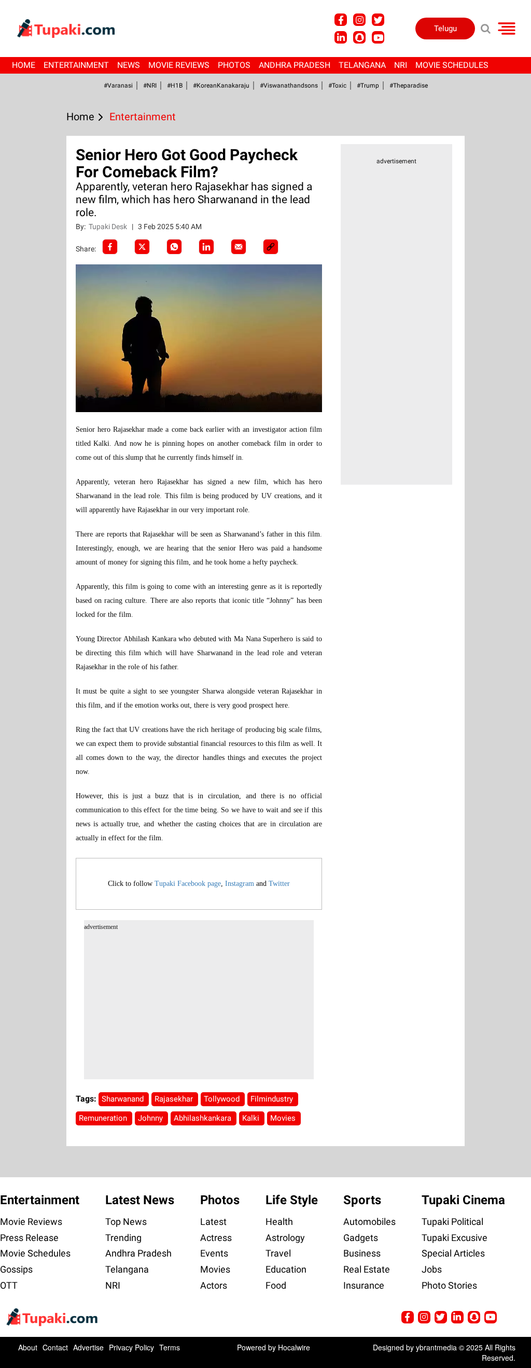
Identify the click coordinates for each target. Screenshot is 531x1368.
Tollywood (223, 1099)
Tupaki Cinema (463, 1200)
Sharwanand (124, 1099)
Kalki (251, 1118)
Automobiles (369, 1221)
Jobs (432, 1269)
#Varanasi (118, 85)
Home (23, 65)
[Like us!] (340, 19)
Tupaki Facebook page (188, 883)
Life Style (292, 1200)
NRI (400, 65)
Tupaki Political (452, 1221)
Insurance (363, 1285)
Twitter (279, 883)
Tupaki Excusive (454, 1237)
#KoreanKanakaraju (221, 85)
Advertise (88, 1347)
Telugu (445, 28)
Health (279, 1221)
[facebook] (110, 247)
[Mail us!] (378, 37)
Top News (126, 1221)
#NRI (150, 85)
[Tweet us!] (359, 19)
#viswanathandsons (289, 85)
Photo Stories (449, 1285)
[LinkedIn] (206, 247)
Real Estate (366, 1269)
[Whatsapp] (174, 247)
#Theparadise (408, 85)
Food (276, 1285)
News (128, 65)
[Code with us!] (359, 37)
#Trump (368, 85)
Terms (169, 1347)
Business (362, 1253)
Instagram (239, 883)
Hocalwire (294, 1347)
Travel (278, 1253)
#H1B (175, 85)
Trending (123, 1237)
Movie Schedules (451, 65)
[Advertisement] (46, 429)
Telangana (362, 65)
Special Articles (453, 1253)
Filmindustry (272, 1099)
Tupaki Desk (109, 226)
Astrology (285, 1237)
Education (286, 1269)
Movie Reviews (178, 65)
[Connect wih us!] (340, 37)
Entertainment (76, 65)
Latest (213, 1221)
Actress (216, 1237)
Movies (284, 1118)
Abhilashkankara (203, 1118)
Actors (213, 1285)
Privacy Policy (131, 1347)
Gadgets (360, 1237)
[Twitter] (142, 247)
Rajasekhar (175, 1099)
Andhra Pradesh (294, 65)
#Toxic (337, 85)
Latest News (139, 1200)
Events (214, 1253)
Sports (362, 1200)
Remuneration (104, 1118)
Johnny (151, 1118)
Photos (234, 65)
